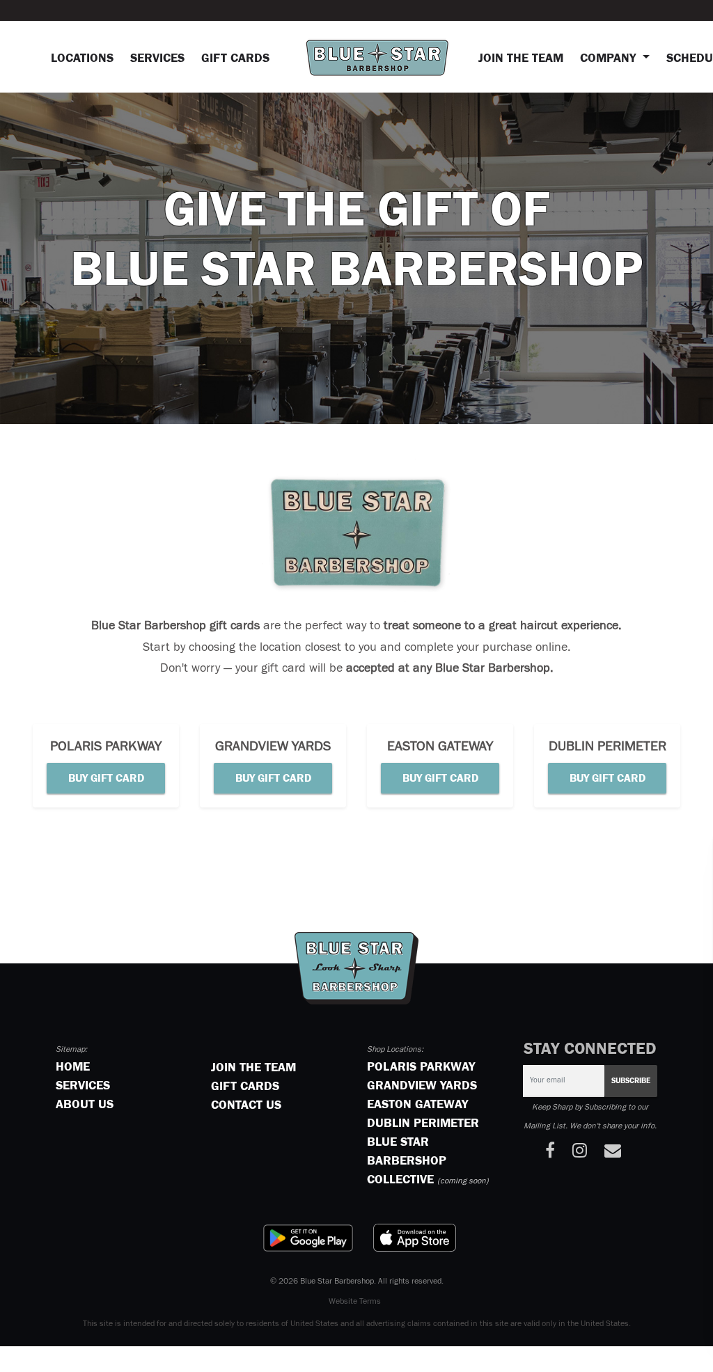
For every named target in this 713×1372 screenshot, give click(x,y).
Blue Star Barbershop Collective (406, 1161)
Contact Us (246, 1105)
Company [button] (609, 58)
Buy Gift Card (106, 778)
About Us (84, 1104)
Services (157, 58)
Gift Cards (235, 58)
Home (73, 1067)
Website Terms (355, 1302)
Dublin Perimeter (423, 1123)
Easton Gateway (417, 1104)
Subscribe (621, 1081)
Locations (86, 58)
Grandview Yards (422, 1086)
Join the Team (520, 58)
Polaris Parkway (421, 1067)
